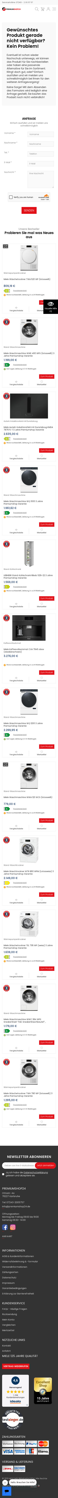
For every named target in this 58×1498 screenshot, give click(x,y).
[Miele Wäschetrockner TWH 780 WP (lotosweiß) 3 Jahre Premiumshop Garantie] (29, 1072)
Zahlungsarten (10, 1272)
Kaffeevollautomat (12, 643)
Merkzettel (41, 310)
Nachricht (9, 172)
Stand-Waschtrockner (14, 865)
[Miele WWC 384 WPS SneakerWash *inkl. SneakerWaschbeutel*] (8, 1031)
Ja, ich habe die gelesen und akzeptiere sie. (27, 1174)
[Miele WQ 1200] (8, 735)
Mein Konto (8, 1319)
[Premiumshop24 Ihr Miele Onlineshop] (11, 9)
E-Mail (7, 162)
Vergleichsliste (16, 310)
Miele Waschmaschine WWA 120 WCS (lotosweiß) (28, 797)
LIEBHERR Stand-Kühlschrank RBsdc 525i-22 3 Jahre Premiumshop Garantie (28, 576)
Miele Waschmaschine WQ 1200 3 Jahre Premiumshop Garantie (23, 724)
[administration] (38, 1485)
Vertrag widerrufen (15, 1366)
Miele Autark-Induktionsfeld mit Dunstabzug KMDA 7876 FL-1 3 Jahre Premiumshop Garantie (28, 428)
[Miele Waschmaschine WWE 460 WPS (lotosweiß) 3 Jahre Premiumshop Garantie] (29, 331)
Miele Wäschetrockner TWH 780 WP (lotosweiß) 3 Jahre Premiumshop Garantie (28, 1094)
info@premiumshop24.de (16, 1206)
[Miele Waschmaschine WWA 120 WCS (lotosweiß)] (29, 776)
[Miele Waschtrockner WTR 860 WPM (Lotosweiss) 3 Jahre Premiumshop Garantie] (29, 849)
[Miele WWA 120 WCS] (8, 809)
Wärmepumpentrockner (15, 273)
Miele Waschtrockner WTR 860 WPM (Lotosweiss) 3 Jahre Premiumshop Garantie (29, 872)
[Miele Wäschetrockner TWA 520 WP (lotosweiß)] (29, 257)
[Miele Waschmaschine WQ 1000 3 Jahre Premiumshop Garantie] (29, 479)
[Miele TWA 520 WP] (8, 291)
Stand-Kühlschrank (12, 569)
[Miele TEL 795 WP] (8, 957)
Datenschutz (9, 1277)
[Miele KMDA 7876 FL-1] (8, 439)
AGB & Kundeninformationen (18, 1256)
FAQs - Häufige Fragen (14, 1309)
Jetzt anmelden (45, 1165)
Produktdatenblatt (20, 291)
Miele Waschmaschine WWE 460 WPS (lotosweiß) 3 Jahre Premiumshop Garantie (29, 354)
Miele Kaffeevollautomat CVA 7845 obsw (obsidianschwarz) (24, 650)
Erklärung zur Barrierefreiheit (18, 1293)
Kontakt (6, 1345)
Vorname (9, 133)
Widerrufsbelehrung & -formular (20, 1261)
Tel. (5, 152)
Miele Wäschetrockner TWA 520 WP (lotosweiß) (27, 279)
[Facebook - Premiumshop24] (5, 1227)
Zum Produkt (46, 376)
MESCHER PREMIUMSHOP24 (21, 1478)
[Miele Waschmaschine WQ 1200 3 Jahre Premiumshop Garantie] (29, 701)
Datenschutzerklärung (36, 1172)
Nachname (10, 142)
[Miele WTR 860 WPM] (8, 883)
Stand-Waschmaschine (14, 347)
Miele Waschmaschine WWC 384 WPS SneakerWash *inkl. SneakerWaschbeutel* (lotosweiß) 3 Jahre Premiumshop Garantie (25, 1022)
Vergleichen (8, 1325)
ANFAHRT (7, 1236)
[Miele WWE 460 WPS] (8, 365)
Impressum (8, 1283)
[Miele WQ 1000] (8, 513)
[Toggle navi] (54, 9)
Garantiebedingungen (14, 1288)
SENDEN (29, 210)
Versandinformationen (14, 1267)
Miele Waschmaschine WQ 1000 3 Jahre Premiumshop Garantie (23, 502)
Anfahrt (6, 1351)
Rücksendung (9, 1314)
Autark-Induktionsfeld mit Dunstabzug (21, 421)
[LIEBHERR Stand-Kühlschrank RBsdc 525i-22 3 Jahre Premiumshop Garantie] (29, 553)
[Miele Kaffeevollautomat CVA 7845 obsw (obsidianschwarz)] (29, 627)
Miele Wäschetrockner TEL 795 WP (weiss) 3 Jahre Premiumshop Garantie (28, 946)
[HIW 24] (33, 1485)
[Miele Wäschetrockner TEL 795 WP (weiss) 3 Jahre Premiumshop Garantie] (29, 924)
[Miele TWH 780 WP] (8, 1105)
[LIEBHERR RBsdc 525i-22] (8, 587)
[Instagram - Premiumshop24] (13, 1227)
